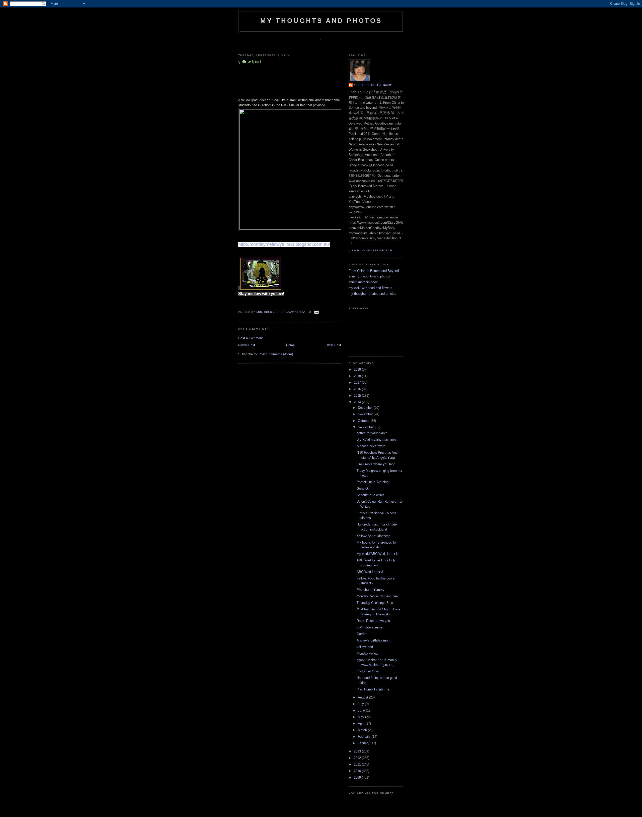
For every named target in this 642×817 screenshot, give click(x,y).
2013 (358, 751)
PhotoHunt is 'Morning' (373, 482)
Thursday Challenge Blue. (375, 603)
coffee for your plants (372, 433)
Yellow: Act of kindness (373, 536)
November (366, 414)
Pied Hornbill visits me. (373, 689)
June (362, 710)
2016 (358, 389)
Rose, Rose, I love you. (374, 621)
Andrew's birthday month (374, 640)
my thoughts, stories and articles (372, 294)
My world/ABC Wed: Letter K (377, 554)
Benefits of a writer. (371, 495)
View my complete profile (370, 250)
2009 (358, 777)
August (363, 697)
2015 (358, 395)
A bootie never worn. (371, 446)
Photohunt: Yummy (370, 590)
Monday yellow (367, 653)
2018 (358, 376)
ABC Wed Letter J (370, 572)
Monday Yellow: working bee (377, 596)
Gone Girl (363, 488)
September (366, 427)
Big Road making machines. (377, 439)
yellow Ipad (365, 647)
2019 (358, 369)
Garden (362, 634)
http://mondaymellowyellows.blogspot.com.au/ (284, 244)
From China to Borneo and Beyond (374, 271)
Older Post (333, 345)
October (364, 421)
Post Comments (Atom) (276, 354)
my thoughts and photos (321, 20)
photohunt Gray (368, 671)
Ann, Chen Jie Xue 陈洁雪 (275, 312)
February (365, 736)
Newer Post (246, 345)
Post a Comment (250, 338)
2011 (358, 764)
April (361, 723)
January (364, 743)
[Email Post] (316, 312)
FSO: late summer (370, 627)
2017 (358, 382)
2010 (358, 771)
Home (290, 345)
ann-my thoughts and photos (369, 276)
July (361, 704)
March (363, 730)
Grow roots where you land (376, 464)
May (361, 717)
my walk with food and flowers (370, 288)
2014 (358, 402)
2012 (358, 758)
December (366, 408)
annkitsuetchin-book (363, 282)
